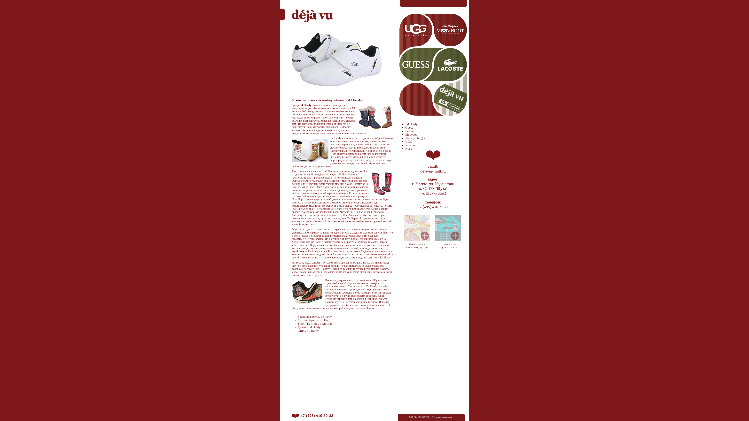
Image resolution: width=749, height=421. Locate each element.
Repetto (410, 145)
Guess (409, 127)
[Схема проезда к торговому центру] (417, 240)
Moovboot (411, 134)
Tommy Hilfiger (415, 138)
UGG (408, 141)
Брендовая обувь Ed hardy (315, 316)
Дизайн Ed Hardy (309, 327)
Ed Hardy (411, 124)
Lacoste (410, 131)
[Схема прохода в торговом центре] (448, 240)
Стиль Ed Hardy (308, 330)
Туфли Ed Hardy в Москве (315, 323)
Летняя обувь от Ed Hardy (315, 320)
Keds (408, 148)
